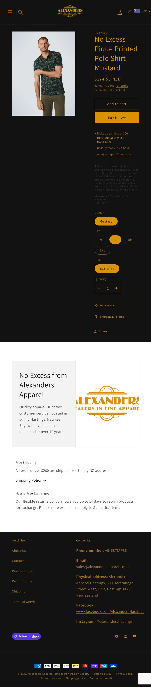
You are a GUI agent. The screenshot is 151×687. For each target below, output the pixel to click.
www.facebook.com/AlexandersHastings (110, 611)
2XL (102, 250)
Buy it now (117, 117)
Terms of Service (24, 601)
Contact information (102, 678)
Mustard (106, 221)
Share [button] (102, 331)
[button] (10, 12)
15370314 (107, 268)
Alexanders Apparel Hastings (46, 673)
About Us (19, 550)
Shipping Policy (29, 480)
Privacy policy (22, 571)
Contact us (20, 560)
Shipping (122, 85)
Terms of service (51, 678)
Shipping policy (75, 678)
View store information (114, 154)
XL (132, 240)
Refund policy (22, 581)
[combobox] (142, 11)
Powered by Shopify (76, 673)
